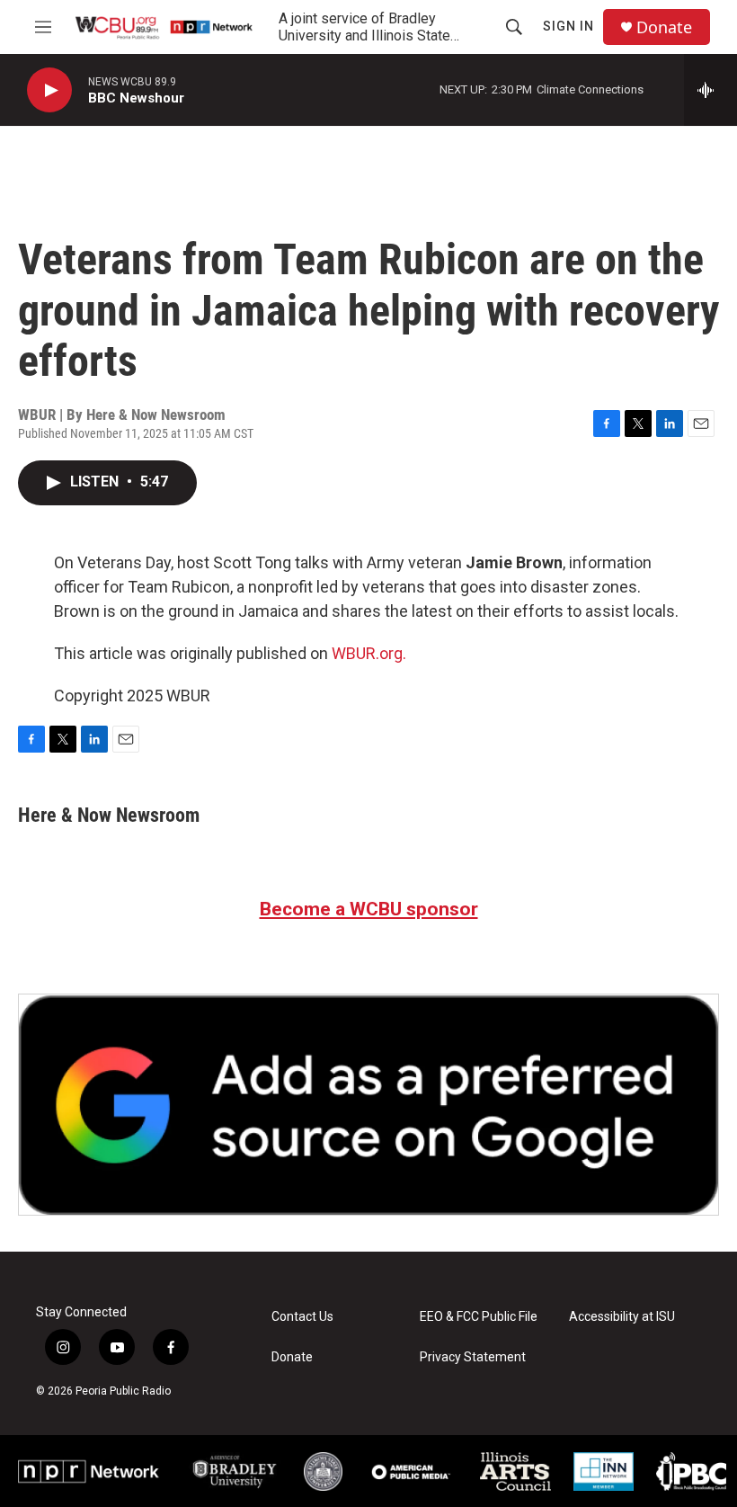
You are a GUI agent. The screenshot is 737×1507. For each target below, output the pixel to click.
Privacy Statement (473, 1357)
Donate (664, 27)
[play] (49, 90)
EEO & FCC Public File (478, 1317)
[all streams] (710, 90)
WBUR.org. (369, 653)
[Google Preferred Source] (368, 1104)
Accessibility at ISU (622, 1317)
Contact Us (302, 1317)
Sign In (568, 26)
